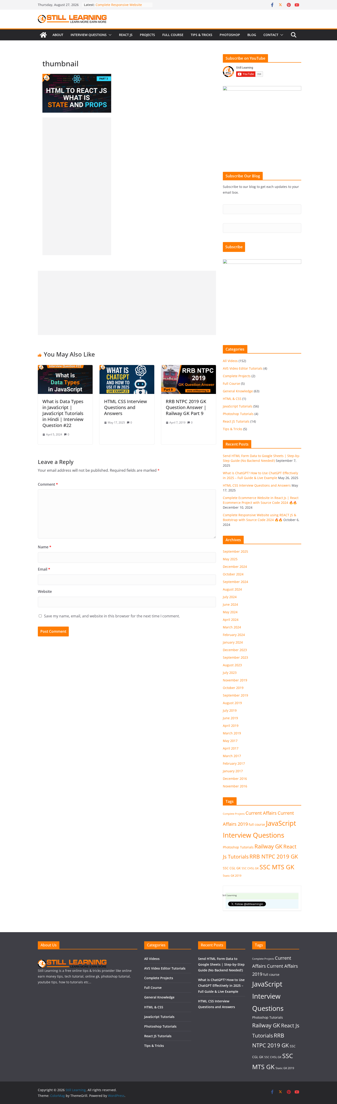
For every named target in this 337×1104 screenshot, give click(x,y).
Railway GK (268, 846)
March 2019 (232, 733)
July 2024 (230, 597)
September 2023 (235, 657)
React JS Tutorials (236, 421)
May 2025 (230, 559)
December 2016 (235, 778)
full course (257, 824)
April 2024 (230, 619)
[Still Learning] (43, 34)
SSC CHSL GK (250, 868)
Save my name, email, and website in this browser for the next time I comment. (112, 616)
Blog (251, 35)
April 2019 (230, 725)
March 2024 (232, 627)
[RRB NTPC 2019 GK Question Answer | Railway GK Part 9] (188, 368)
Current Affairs (261, 813)
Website (45, 591)
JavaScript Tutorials (237, 406)
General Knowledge (238, 391)
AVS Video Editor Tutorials (242, 368)
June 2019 (230, 718)
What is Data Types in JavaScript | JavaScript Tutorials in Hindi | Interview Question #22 (62, 413)
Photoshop (230, 35)
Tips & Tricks (201, 35)
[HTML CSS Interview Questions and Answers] (126, 368)
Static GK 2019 (232, 876)
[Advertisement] (76, 186)
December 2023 (235, 650)
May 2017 (230, 741)
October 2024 (233, 574)
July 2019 (230, 710)
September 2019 (235, 695)
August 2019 (232, 703)
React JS (126, 35)
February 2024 (234, 635)
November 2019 (235, 680)
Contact (270, 35)
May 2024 (230, 612)
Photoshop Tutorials (238, 414)
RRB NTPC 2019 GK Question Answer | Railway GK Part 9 (186, 407)
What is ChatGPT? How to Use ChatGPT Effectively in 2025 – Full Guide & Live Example (221, 985)
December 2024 (235, 566)
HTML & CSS (232, 398)
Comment (48, 484)
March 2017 (232, 756)
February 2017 (234, 763)
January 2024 (233, 642)
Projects (147, 35)
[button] (109, 35)
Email (44, 569)
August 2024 (232, 589)
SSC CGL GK (232, 868)
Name (44, 546)
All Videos (230, 361)
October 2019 (233, 688)
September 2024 (235, 582)
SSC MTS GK (277, 867)
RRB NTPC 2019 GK (273, 856)
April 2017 (230, 748)
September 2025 (235, 551)
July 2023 (230, 672)
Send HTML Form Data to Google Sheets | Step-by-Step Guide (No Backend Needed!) (221, 964)
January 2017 (233, 771)
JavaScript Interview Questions (268, 996)
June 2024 (230, 604)
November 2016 (235, 786)
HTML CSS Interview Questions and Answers (125, 407)
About (57, 35)
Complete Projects (237, 376)
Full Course (172, 35)
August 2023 (232, 665)
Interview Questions (89, 35)
